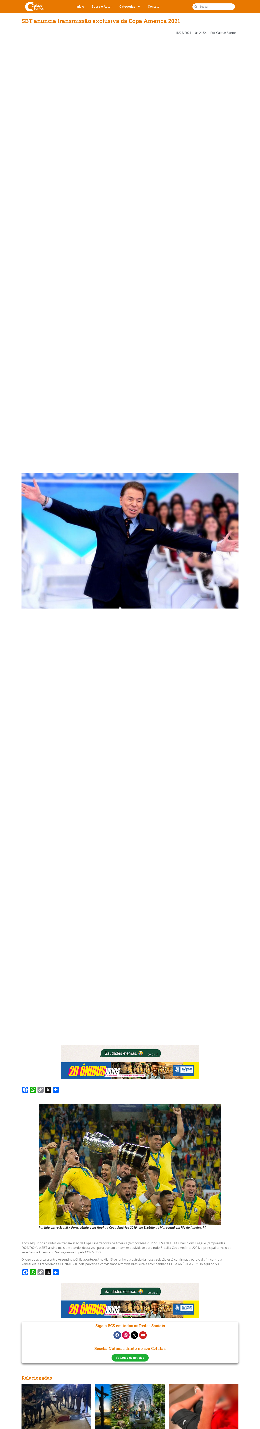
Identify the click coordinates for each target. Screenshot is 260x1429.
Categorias (127, 6)
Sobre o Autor (102, 6)
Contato (154, 6)
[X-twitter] (134, 1335)
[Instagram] (126, 1335)
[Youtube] (143, 1335)
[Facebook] (117, 1335)
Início (80, 6)
